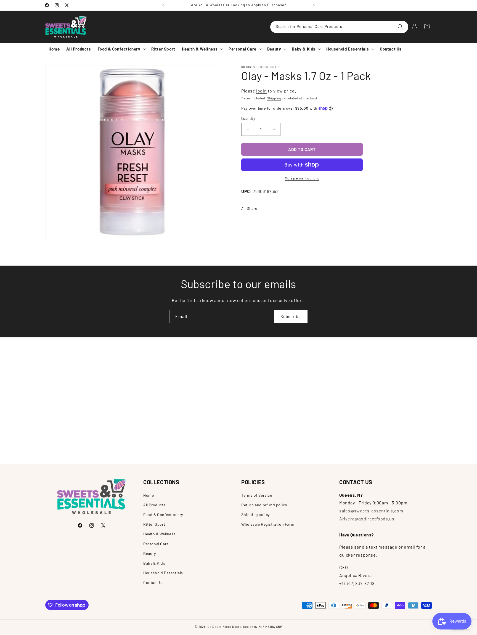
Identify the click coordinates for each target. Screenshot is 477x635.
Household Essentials (163, 572)
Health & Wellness (159, 533)
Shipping (274, 98)
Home (148, 495)
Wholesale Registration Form (267, 524)
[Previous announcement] (163, 5)
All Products (154, 504)
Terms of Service (256, 495)
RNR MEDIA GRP (270, 626)
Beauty (149, 553)
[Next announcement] (314, 5)
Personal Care (156, 543)
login (261, 90)
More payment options (302, 178)
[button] (121, 49)
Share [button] (252, 208)
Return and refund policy (264, 504)
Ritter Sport (154, 524)
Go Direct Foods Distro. (225, 626)
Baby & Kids (154, 563)
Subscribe (290, 316)
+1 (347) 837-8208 (356, 583)
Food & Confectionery (163, 514)
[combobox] (339, 27)
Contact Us (153, 582)
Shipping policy (255, 514)
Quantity (248, 118)
